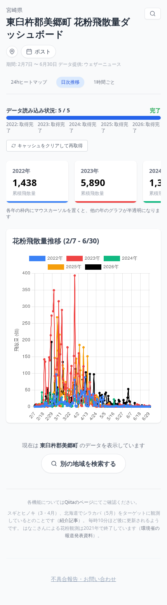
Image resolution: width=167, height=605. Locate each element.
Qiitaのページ (78, 502)
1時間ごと (104, 82)
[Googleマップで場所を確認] (12, 51)
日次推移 (70, 82)
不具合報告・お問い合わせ (83, 579)
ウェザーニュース (102, 64)
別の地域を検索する (88, 463)
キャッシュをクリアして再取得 (50, 145)
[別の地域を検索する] (152, 13)
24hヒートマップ (29, 82)
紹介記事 (68, 520)
